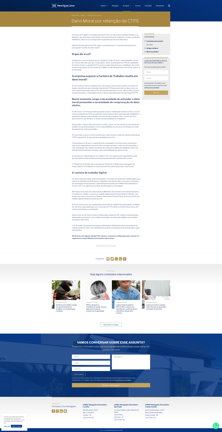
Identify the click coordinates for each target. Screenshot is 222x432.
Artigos (126, 6)
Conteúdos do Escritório (94, 15)
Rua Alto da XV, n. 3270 (90, 410)
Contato (148, 6)
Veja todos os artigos (111, 325)
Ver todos (149, 45)
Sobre (103, 6)
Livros (137, 6)
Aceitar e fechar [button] (16, 426)
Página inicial (75, 15)
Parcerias (160, 6)
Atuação (115, 6)
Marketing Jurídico (117, 430)
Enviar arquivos (79, 374)
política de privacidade (151, 88)
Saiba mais (7, 426)
